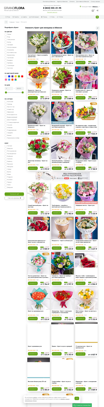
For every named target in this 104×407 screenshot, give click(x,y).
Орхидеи (10, 44)
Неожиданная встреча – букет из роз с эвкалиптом (62, 56)
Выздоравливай (12, 117)
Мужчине (10, 164)
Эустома (10, 68)
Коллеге (9, 179)
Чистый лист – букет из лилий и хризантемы (38, 56)
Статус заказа (95, 1)
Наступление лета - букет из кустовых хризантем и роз (85, 56)
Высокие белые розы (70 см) (37, 381)
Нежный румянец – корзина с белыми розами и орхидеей (61, 161)
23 (37, 315)
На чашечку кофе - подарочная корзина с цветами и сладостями (86, 126)
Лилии (9, 34)
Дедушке (10, 187)
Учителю (10, 159)
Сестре (9, 146)
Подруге (10, 177)
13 (60, 59)
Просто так (10, 107)
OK (77, 398)
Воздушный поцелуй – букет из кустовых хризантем (62, 126)
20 (84, 94)
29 (36, 164)
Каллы (9, 42)
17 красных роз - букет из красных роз (84, 347)
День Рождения (12, 120)
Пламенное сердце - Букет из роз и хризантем (61, 91)
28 (84, 350)
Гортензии (10, 57)
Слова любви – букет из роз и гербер (61, 382)
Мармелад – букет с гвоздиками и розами (86, 382)
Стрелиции (10, 65)
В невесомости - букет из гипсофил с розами (84, 91)
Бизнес (9, 135)
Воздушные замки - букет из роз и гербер (86, 161)
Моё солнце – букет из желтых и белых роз (86, 312)
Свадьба (10, 133)
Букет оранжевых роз (35, 346)
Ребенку (9, 161)
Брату (9, 172)
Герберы (10, 63)
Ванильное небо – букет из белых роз (36, 126)
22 (60, 129)
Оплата (71, 1)
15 (36, 129)
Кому (52, 17)
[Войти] (97, 11)
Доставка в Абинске (82, 1)
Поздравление (11, 130)
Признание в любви (13, 138)
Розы (8, 17)
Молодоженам (11, 151)
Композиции (35, 17)
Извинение (10, 112)
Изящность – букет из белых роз (62, 240)
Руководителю (11, 153)
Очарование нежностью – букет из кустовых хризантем (86, 241)
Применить (13, 194)
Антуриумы (10, 50)
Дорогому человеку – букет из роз (37, 161)
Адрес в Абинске (62, 1)
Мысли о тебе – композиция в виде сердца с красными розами (86, 276)
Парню (9, 182)
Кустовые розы (11, 52)
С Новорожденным (13, 122)
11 (60, 94)
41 (36, 279)
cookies (35, 397)
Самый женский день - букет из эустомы (38, 206)
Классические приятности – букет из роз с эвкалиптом (37, 241)
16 (36, 209)
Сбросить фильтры (13, 198)
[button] (82, 405)
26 (36, 94)
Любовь (9, 104)
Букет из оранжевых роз (35, 311)
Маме (9, 174)
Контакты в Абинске (49, 1)
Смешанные (11, 39)
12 (36, 59)
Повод (45, 17)
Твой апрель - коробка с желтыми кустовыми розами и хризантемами (61, 206)
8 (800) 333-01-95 (52, 8)
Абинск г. (95, 6)
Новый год (10, 109)
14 (60, 244)
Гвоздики (10, 60)
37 (60, 350)
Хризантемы (11, 55)
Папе (8, 185)
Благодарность (12, 114)
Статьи (61, 17)
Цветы (25, 17)
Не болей (10, 101)
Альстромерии (11, 47)
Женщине (10, 166)
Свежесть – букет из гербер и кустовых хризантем (61, 276)
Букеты (17, 17)
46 (84, 209)
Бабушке (10, 156)
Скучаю (9, 125)
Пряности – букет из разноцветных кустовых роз (37, 91)
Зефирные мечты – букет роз (85, 205)
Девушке (10, 148)
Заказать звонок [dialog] (52, 12)
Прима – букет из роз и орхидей (62, 346)
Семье (9, 169)
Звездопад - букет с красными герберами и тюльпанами (62, 312)
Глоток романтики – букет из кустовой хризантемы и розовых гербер (38, 277)
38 (37, 385)
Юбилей (9, 127)
